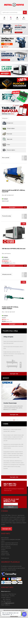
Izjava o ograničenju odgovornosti (9, 542)
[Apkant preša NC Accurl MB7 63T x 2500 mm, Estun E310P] (14, 175)
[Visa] (13, 579)
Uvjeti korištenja (5, 553)
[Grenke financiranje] (14, 390)
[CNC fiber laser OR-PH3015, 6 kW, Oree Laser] (14, 234)
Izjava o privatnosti (5, 546)
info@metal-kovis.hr (9, 603)
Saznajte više (14, 374)
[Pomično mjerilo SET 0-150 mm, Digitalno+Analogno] (14, 292)
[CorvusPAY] (8, 574)
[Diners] (6, 582)
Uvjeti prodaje (4, 551)
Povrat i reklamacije (6, 548)
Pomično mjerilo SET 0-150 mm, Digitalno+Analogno (10, 307)
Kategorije (4, 118)
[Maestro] (8, 579)
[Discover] (18, 579)
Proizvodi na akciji (6, 216)
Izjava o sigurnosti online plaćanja (9, 544)
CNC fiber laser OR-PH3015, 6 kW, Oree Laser (13, 248)
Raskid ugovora (5, 558)
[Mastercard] (3, 579)
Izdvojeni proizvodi (6, 274)
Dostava (3, 549)
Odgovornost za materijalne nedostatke (10, 539)
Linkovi (3, 541)
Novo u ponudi (5, 157)
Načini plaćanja (5, 537)
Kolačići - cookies (5, 554)
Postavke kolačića (14, 616)
